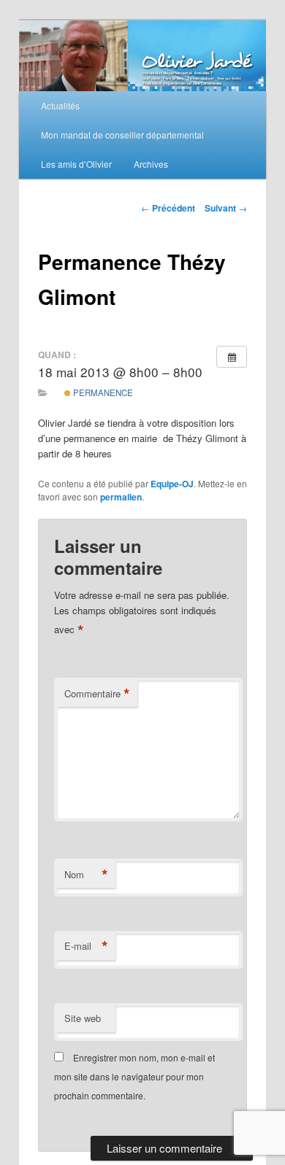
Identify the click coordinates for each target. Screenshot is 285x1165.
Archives (151, 164)
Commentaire (97, 693)
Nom (86, 874)
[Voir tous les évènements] (231, 357)
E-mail (86, 946)
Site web (82, 1018)
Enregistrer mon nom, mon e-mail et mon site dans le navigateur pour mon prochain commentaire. (134, 1076)
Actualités (60, 105)
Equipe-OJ (172, 483)
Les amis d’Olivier (76, 164)
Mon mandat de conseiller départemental (122, 134)
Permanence (102, 392)
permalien (121, 496)
